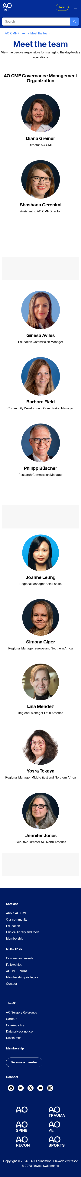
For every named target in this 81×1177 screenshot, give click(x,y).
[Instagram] (50, 1089)
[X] (30, 1089)
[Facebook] (11, 1089)
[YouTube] (40, 1088)
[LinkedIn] (21, 1088)
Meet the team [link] (40, 33)
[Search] (74, 21)
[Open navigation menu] (75, 7)
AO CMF (11, 33)
